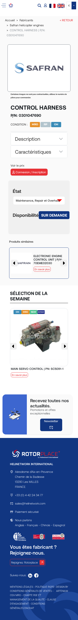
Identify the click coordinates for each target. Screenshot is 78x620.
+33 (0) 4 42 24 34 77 (29, 495)
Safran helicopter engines (27, 25)
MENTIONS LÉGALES (21, 586)
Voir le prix (17, 165)
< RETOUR (66, 20)
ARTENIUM (62, 590)
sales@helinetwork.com (30, 503)
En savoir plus (42, 269)
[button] (40, 5)
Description (27, 139)
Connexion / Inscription (30, 172)
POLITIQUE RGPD (44, 586)
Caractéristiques (33, 152)
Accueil (10, 20)
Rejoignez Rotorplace (24, 562)
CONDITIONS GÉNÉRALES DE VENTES (31, 590)
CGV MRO (15, 595)
